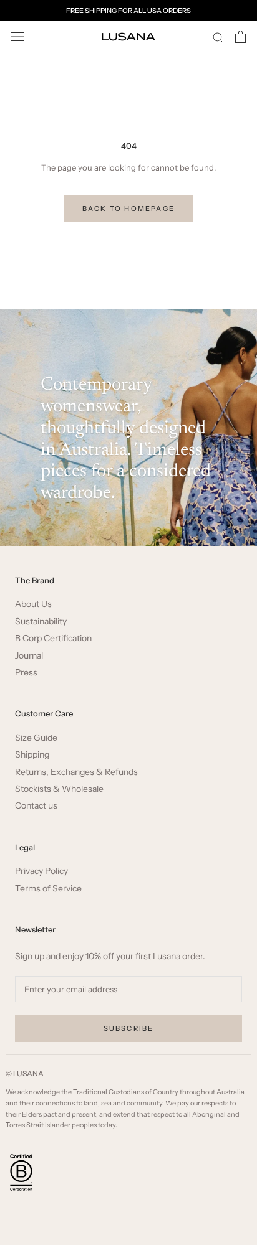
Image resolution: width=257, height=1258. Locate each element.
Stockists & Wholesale (59, 789)
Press (26, 672)
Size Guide (36, 738)
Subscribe (129, 1028)
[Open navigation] (17, 37)
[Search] (218, 37)
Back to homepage (128, 208)
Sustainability (41, 621)
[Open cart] (240, 37)
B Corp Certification (53, 638)
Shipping (32, 754)
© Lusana (25, 1073)
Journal (29, 655)
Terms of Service (48, 888)
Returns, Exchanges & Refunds (76, 772)
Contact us (36, 805)
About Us (33, 604)
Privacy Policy (41, 871)
